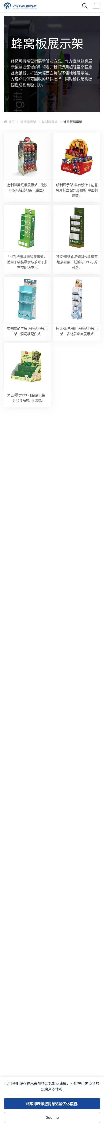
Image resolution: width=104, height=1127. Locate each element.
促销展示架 (28, 122)
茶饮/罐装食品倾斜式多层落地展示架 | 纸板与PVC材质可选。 (77, 262)
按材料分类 (50, 122)
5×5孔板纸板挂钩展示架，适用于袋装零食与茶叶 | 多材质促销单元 (27, 262)
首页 (11, 122)
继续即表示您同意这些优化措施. (52, 1103)
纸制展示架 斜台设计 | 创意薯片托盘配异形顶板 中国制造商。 (77, 190)
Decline (52, 1117)
